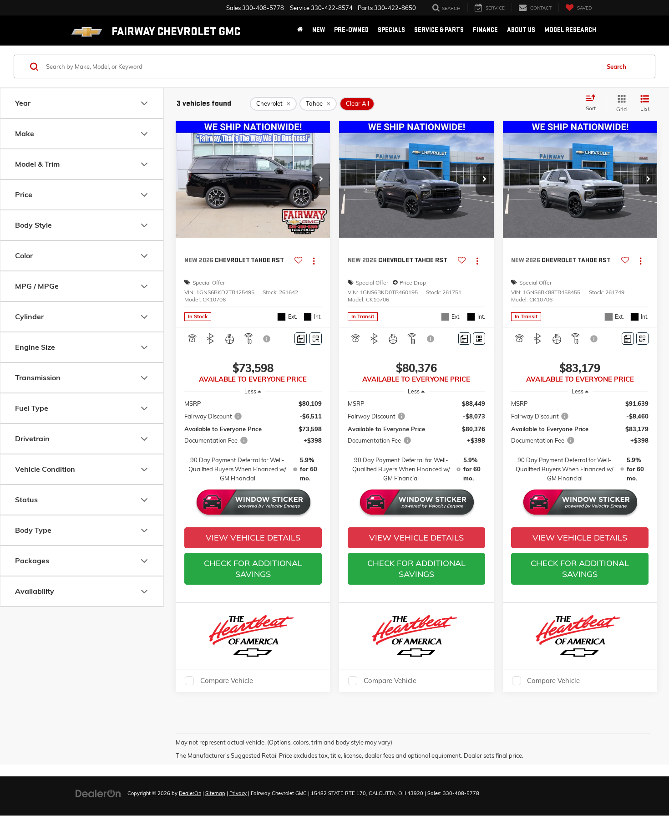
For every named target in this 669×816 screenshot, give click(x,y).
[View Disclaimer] (267, 338)
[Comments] (300, 338)
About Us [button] (521, 30)
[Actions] (314, 261)
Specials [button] (391, 30)
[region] (253, 441)
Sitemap (215, 793)
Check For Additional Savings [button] (253, 568)
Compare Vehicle (226, 680)
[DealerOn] (98, 792)
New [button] (318, 30)
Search (616, 66)
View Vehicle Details (253, 537)
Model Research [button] (570, 30)
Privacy (238, 793)
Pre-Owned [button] (351, 30)
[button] (321, 179)
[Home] (300, 30)
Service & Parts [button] (439, 30)
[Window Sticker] (315, 338)
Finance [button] (485, 30)
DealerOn (190, 793)
